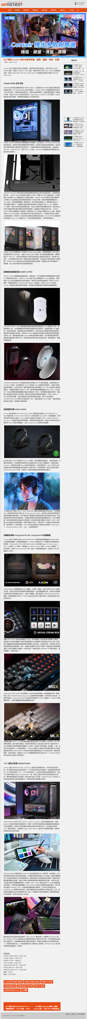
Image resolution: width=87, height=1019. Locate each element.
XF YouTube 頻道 (80, 3)
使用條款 (73, 1014)
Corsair (7, 982)
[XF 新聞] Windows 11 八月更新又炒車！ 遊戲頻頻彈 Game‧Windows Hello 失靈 (78, 146)
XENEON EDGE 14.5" (12, 990)
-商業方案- (53, 10)
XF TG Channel (79, 4)
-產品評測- (26, 10)
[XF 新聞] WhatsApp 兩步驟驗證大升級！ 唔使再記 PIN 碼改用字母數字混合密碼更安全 (79, 121)
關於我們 (68, 1014)
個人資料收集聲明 (81, 1014)
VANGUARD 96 (9, 986)
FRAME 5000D (17, 982)
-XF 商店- (72, 10)
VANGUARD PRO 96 (25, 986)
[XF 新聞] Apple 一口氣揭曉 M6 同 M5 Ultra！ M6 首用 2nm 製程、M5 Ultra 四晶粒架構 (78, 81)
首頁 (9, 10)
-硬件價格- (44, 10)
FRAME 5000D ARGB (31, 982)
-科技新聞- (17, 10)
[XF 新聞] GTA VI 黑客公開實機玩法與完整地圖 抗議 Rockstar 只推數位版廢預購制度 (78, 133)
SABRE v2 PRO (47, 982)
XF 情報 (24, 990)
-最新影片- (63, 10)
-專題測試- (35, 10)
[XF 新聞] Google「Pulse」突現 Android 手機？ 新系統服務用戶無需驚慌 (78, 68)
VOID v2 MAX (39, 986)
